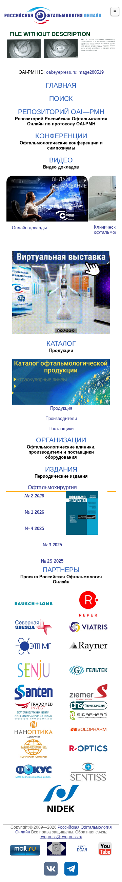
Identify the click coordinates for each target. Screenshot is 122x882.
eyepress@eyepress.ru (61, 836)
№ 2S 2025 (52, 561)
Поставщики (61, 428)
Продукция (61, 408)
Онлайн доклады (29, 227)
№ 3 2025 (52, 544)
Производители (61, 418)
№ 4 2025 (34, 528)
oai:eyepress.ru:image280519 (75, 72)
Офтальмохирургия (52, 487)
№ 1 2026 (34, 512)
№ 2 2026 (34, 495)
